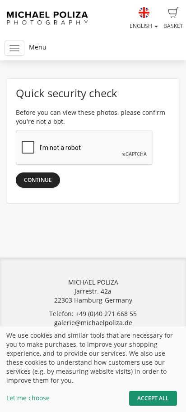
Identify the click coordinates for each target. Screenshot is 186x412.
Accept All (153, 398)
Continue (38, 180)
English (141, 26)
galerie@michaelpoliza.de (93, 322)
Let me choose (28, 398)
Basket (173, 26)
